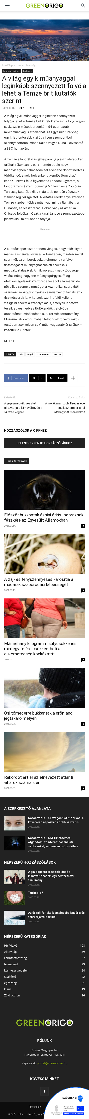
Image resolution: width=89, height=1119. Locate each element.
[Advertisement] (44, 236)
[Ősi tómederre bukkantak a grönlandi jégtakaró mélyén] (44, 688)
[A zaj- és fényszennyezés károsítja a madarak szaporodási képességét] (44, 554)
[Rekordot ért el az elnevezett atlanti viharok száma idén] (44, 752)
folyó (30, 354)
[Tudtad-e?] (14, 898)
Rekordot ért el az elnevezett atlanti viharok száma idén (38, 780)
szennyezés (43, 354)
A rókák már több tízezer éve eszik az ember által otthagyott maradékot (65, 408)
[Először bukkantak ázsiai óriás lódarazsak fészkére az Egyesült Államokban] (44, 490)
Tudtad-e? (35, 892)
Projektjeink (35, 1106)
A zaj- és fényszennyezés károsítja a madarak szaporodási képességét (38, 582)
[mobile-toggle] (7, 5)
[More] (73, 378)
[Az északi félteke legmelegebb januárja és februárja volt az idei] (14, 918)
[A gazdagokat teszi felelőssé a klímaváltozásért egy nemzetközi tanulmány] (14, 877)
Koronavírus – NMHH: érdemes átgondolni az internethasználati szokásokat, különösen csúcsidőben (53, 842)
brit (21, 354)
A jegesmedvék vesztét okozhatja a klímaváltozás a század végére (23, 408)
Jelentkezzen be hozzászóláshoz (44, 443)
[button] (83, 5)
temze (57, 354)
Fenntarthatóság (26, 65)
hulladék (27, 71)
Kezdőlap (7, 65)
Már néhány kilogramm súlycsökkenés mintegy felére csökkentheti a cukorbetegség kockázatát (40, 648)
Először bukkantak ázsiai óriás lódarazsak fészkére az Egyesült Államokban (43, 517)
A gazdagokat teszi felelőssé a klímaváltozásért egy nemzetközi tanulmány (50, 876)
